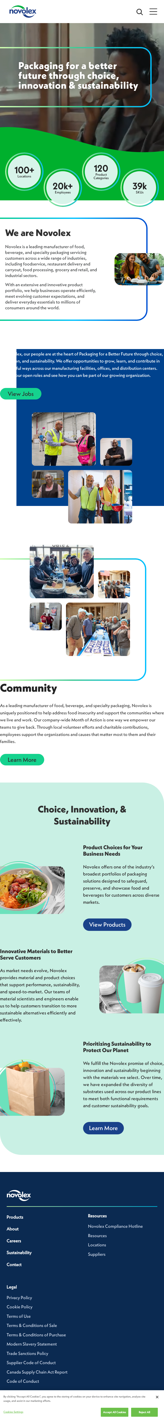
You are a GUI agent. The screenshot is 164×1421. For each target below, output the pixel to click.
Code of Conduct (23, 1381)
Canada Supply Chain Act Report (37, 1372)
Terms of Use (19, 1316)
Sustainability (19, 1252)
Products (15, 1217)
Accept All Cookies (114, 1412)
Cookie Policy (19, 1307)
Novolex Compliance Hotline (115, 1226)
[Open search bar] (140, 11)
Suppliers (96, 1254)
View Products (107, 924)
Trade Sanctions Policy (27, 1353)
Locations (97, 1245)
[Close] (157, 1397)
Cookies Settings (13, 1412)
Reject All (144, 1412)
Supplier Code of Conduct (31, 1362)
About (13, 1229)
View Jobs (21, 394)
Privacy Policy (19, 1297)
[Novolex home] (19, 1195)
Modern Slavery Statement (32, 1344)
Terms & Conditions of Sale (32, 1325)
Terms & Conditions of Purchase (36, 1335)
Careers (14, 1241)
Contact (14, 1264)
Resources (97, 1235)
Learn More (22, 760)
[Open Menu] (153, 11)
